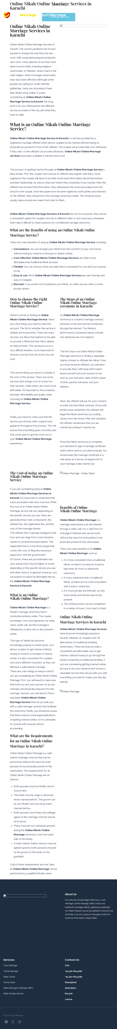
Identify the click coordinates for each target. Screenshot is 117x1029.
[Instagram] (19, 1022)
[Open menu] (111, 15)
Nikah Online (9, 977)
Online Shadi (9, 982)
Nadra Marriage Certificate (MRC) (18, 988)
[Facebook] (6, 1022)
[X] (13, 1022)
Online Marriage (10, 971)
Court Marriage (10, 965)
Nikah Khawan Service (13, 993)
